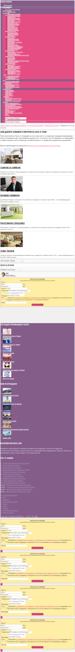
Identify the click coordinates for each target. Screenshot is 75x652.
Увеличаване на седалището (15, 52)
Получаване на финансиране (13, 101)
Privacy (5, 508)
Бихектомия (11, 65)
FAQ (4, 497)
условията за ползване (22, 298)
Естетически (6, 13)
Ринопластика (11, 12)
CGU (2, 299)
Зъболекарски (7, 89)
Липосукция (11, 26)
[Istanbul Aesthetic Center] (7, 393)
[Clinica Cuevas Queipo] (7, 419)
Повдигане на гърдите (14, 24)
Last (23, 286)
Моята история (7, 11)
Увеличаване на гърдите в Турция (16, 470)
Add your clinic (9, 117)
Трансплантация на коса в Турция (16, 463)
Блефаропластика (12, 33)
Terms (5, 504)
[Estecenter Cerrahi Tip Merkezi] (7, 402)
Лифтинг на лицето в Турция (14, 472)
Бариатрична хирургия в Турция (19, 489)
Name (3, 302)
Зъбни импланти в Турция (13, 481)
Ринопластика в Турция (12, 468)
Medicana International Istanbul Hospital (16, 429)
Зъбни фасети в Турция (12, 474)
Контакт (7, 115)
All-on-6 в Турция (8, 362)
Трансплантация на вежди (12, 87)
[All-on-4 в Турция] (7, 376)
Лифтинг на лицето (13, 35)
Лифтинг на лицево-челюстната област (18, 55)
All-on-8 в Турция (8, 353)
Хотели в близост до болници (13, 113)
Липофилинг (11, 36)
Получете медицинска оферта (13, 99)
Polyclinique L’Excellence (12, 223)
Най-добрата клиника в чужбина (13, 125)
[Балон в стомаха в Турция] (7, 342)
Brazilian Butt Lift (13, 28)
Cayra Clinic (6, 412)
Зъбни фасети (9, 88)
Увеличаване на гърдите (14, 14)
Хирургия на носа (52, 125)
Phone (3, 645)
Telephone (5, 290)
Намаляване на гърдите (14, 68)
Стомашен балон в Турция (13, 476)
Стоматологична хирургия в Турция (20, 487)
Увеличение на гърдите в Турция (14, 370)
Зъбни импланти (9, 91)
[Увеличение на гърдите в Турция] (7, 368)
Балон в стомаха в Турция (11, 344)
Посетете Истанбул (10, 510)
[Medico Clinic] (7, 436)
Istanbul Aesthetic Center (11, 395)
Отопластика (11, 63)
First (23, 284)
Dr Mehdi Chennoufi (10, 195)
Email (3, 288)
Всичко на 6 (8, 100)
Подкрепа (5, 102)
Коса (5, 75)
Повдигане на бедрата (13, 46)
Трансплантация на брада (12, 79)
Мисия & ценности (10, 111)
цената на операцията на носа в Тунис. (45, 146)
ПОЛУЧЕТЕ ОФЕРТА (37, 304)
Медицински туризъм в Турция (18, 491)
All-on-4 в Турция (8, 379)
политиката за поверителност (40, 298)
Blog (6, 119)
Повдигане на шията (13, 67)
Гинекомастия (11, 78)
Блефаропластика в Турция (12, 336)
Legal (5, 506)
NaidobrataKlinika (6, 1)
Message (4, 296)
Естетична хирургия (35, 125)
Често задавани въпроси (12, 108)
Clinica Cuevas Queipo (9, 421)
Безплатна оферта (10, 495)
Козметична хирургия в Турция (18, 485)
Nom (3, 282)
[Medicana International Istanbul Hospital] (7, 427)
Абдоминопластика (13, 30)
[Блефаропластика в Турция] (7, 334)
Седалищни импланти (14, 54)
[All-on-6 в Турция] (7, 359)
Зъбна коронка (9, 95)
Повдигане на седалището (15, 42)
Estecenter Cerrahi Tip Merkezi (12, 404)
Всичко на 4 (8, 98)
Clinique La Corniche (10, 167)
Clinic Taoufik (7, 250)
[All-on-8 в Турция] (7, 351)
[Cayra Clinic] (7, 410)
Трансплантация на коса (12, 82)
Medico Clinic (7, 438)
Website (4, 578)
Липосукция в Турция (11, 465)
